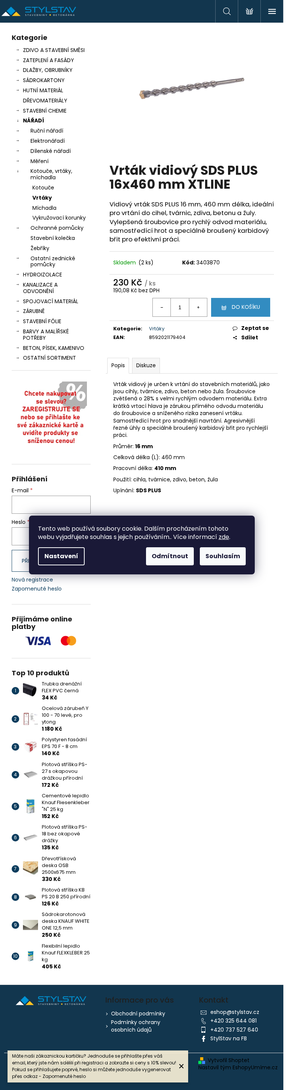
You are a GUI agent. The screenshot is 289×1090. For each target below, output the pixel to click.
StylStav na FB (228, 1038)
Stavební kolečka (52, 238)
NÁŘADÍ (33, 120)
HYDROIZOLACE (42, 274)
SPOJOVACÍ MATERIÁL (50, 301)
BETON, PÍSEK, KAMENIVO (53, 348)
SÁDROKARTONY (44, 80)
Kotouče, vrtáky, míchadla (51, 174)
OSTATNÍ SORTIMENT (49, 358)
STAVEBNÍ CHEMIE (45, 110)
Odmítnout (170, 556)
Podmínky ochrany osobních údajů (135, 1025)
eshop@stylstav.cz (234, 1012)
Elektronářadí (47, 141)
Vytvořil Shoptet (228, 1060)
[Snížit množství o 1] (162, 307)
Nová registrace (32, 579)
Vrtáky (42, 198)
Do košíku (246, 307)
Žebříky (39, 248)
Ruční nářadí (46, 130)
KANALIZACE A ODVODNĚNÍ (40, 288)
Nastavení (61, 556)
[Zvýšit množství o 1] (198, 307)
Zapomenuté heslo (37, 588)
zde (224, 537)
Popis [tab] (118, 365)
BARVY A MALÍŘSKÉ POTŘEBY (46, 335)
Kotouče (43, 187)
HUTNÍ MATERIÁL (43, 90)
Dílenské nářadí (50, 151)
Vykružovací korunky (59, 217)
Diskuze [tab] (146, 365)
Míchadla (44, 208)
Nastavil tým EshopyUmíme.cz (238, 1067)
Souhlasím (222, 556)
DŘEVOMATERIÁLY (45, 100)
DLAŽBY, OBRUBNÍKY (48, 70)
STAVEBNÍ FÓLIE (42, 321)
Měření (39, 161)
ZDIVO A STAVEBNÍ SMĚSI (54, 50)
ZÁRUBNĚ (34, 311)
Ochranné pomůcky (57, 228)
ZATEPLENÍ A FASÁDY (48, 60)
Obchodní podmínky (138, 1013)
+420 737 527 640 (234, 1030)
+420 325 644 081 (233, 1020)
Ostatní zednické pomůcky (52, 262)
